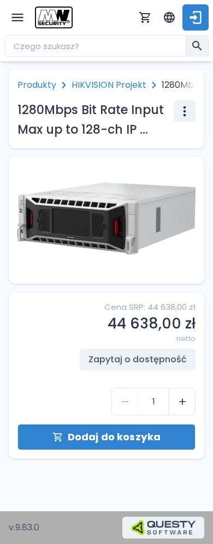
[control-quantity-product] (125, 401)
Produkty (36, 85)
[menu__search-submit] (197, 46)
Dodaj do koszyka (114, 437)
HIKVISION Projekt (109, 85)
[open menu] (17, 17)
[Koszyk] (145, 17)
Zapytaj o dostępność (137, 359)
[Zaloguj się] (195, 17)
